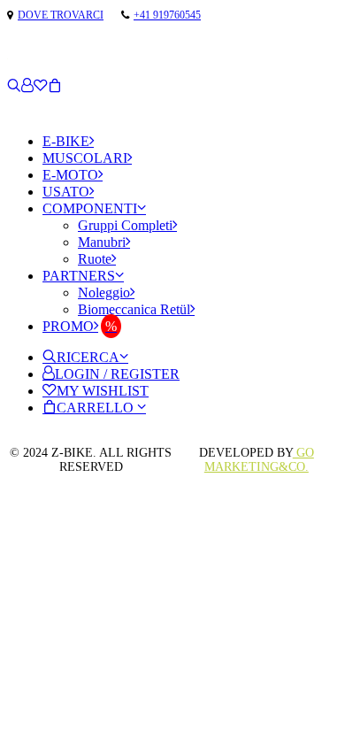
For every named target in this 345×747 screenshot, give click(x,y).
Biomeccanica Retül (134, 309)
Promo (68, 326)
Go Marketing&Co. (259, 460)
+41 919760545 (167, 15)
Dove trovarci (61, 15)
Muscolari (84, 158)
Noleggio (104, 292)
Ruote (94, 258)
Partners (78, 275)
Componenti (89, 208)
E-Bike (65, 141)
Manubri (102, 242)
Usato (65, 191)
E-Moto (70, 174)
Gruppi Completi (125, 225)
